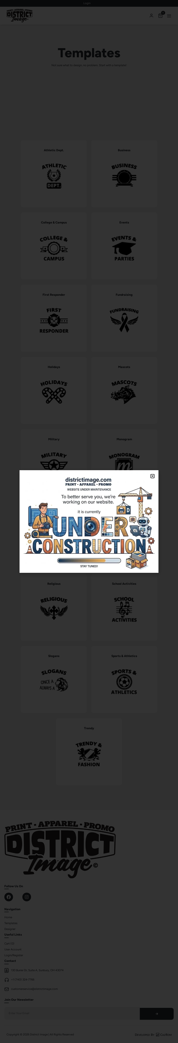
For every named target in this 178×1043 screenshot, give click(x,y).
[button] (152, 476)
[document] (89, 521)
